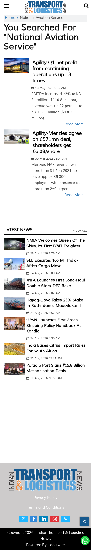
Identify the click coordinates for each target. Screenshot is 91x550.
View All (80, 231)
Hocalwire (56, 545)
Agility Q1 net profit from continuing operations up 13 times (55, 71)
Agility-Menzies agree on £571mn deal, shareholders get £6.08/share (57, 142)
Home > (12, 18)
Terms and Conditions (45, 507)
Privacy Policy (45, 497)
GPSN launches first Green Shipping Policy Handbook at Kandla (53, 326)
